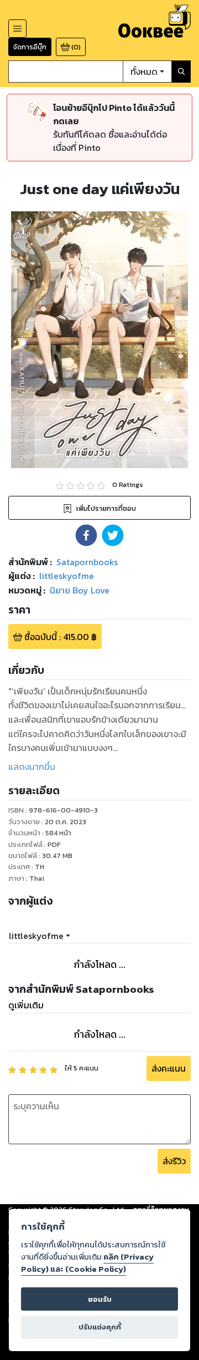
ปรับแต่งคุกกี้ (99, 1327)
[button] (86, 535)
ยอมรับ (100, 1299)
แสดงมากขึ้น (31, 766)
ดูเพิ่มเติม (26, 1005)
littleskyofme (36, 935)
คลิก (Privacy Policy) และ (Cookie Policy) (87, 1263)
